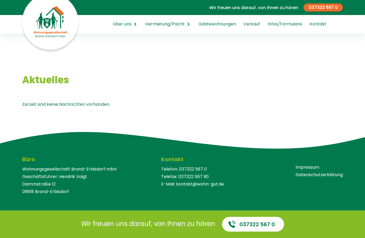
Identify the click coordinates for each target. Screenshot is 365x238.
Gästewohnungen (217, 24)
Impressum (307, 167)
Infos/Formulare (285, 24)
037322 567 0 (323, 7)
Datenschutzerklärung (319, 175)
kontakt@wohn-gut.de (200, 184)
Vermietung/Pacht (165, 24)
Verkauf (251, 24)
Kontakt (318, 24)
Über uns (122, 24)
